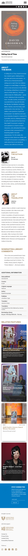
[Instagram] (16, 6)
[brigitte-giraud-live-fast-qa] (14, 462)
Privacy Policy (4, 536)
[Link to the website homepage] (10, 2)
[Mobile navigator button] (25, 3)
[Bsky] (26, 6)
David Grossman (6, 57)
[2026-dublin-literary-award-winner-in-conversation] (14, 343)
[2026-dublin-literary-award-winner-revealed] (14, 422)
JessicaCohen (13, 202)
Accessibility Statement (7, 540)
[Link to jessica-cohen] (5, 198)
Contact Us (4, 534)
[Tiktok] (23, 6)
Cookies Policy (5, 538)
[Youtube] (21, 6)
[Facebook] (18, 6)
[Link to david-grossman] (5, 157)
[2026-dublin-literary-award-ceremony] (14, 383)
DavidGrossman (14, 158)
